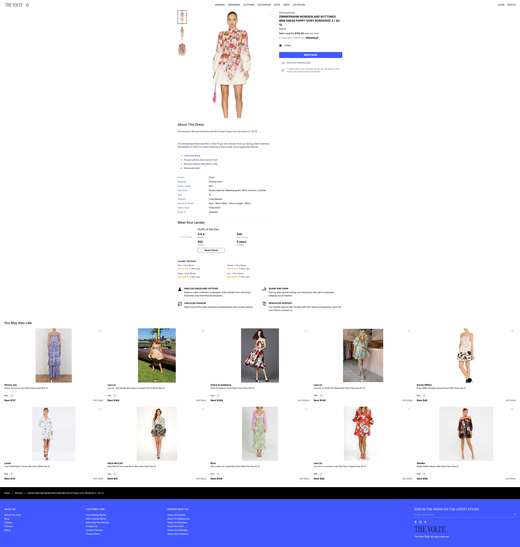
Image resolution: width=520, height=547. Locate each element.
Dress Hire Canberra (177, 534)
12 (210, 194)
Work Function (249, 190)
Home (7, 493)
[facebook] (415, 522)
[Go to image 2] (54, 459)
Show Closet (211, 250)
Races (212, 190)
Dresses (19, 493)
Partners (8, 526)
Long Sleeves (215, 199)
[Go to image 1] (52, 459)
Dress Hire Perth (175, 526)
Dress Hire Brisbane (177, 522)
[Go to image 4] (365, 459)
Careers (8, 522)
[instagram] (420, 522)
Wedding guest (233, 190)
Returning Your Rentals (97, 522)
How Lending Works (96, 518)
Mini (211, 186)
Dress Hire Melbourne (178, 518)
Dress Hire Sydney (176, 515)
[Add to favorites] (100, 331)
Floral (211, 177)
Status (7, 530)
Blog (6, 518)
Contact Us (91, 526)
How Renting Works (96, 515)
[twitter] (425, 522)
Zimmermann (287, 12)
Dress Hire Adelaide (177, 530)
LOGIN (501, 5)
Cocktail (261, 190)
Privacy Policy (93, 534)
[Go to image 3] (55, 459)
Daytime (220, 190)
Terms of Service (94, 530)
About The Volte (12, 515)
